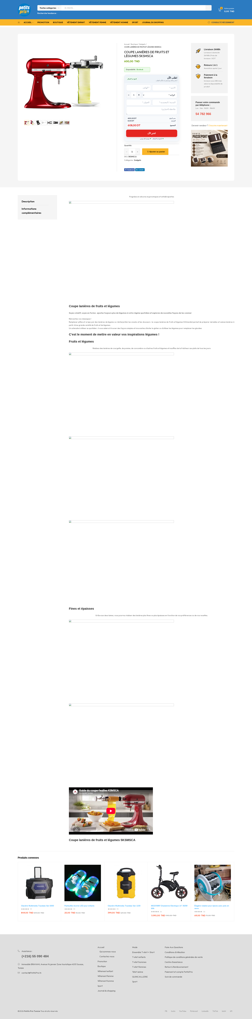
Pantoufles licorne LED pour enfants (79, 906)
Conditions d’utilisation (175, 952)
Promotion (43, 22)
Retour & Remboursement (176, 967)
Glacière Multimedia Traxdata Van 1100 (124, 906)
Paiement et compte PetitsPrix (179, 972)
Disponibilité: (131, 69)
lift (231, 1011)
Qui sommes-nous (107, 951)
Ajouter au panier (157, 152)
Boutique (58, 22)
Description (28, 201)
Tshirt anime (137, 972)
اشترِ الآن (152, 133)
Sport (135, 22)
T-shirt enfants (139, 957)
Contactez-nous (106, 956)
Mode (134, 947)
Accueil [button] (28, 22)
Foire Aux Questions (174, 947)
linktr (224, 1011)
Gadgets (137, 160)
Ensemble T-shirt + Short (143, 952)
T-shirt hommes (139, 962)
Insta (173, 1011)
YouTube (182, 1011)
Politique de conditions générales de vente (184, 957)
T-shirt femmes (139, 967)
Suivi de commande (173, 976)
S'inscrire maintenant (217, 125)
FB (166, 1011)
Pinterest (194, 1011)
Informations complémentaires (31, 210)
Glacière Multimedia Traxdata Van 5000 (37, 906)
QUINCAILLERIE (140, 976)
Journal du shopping (153, 22)
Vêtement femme (97, 22)
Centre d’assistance (174, 962)
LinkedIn (205, 1011)
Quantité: (128, 145)
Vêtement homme (119, 22)
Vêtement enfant (76, 22)
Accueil (101, 947)
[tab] (35, 201)
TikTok (215, 1011)
